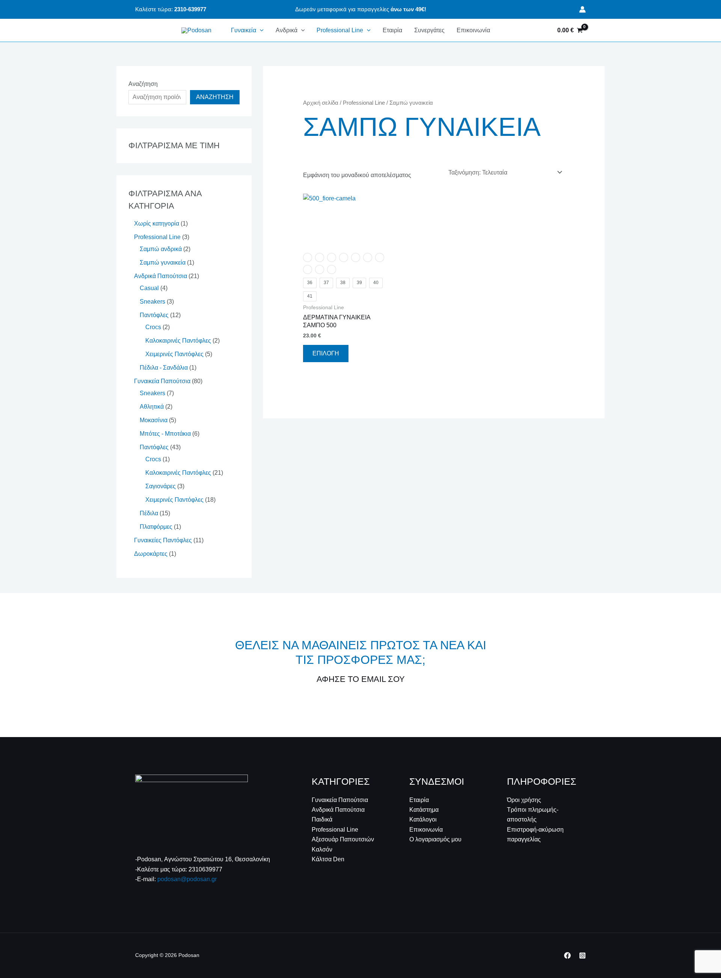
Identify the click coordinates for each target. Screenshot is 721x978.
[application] (260, 30)
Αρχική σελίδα (320, 103)
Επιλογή (325, 353)
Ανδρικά (286, 30)
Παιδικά (322, 819)
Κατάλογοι (423, 819)
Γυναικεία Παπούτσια (340, 800)
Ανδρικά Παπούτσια (338, 809)
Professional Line (340, 30)
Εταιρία (392, 30)
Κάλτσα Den (328, 859)
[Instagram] (582, 955)
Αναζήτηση (143, 84)
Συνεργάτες (429, 30)
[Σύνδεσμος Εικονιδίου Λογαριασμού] (582, 9)
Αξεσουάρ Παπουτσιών (343, 839)
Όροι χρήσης (524, 800)
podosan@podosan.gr (187, 879)
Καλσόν (322, 849)
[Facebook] (567, 955)
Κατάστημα (424, 809)
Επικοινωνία (473, 30)
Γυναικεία (243, 30)
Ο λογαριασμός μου (435, 839)
